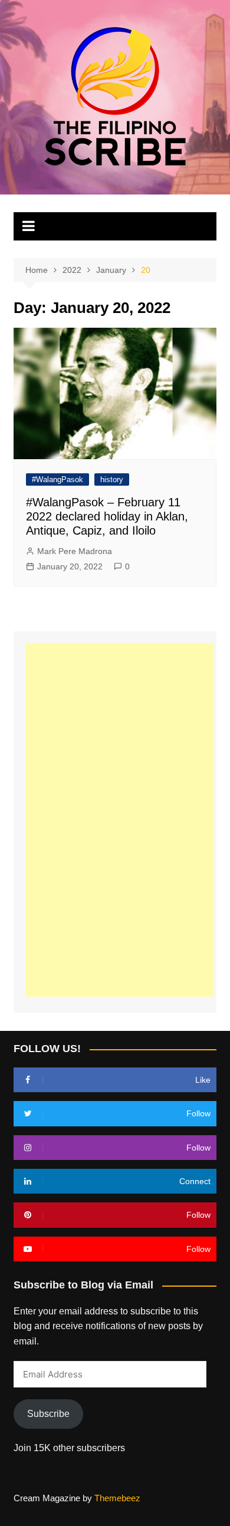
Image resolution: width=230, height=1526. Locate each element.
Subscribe (48, 1414)
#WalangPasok (57, 479)
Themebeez (117, 1498)
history (111, 479)
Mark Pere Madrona (74, 551)
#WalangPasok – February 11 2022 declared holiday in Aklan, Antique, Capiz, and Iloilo (107, 516)
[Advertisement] (119, 820)
